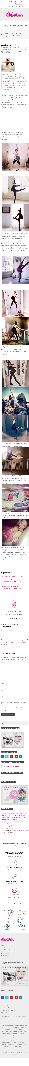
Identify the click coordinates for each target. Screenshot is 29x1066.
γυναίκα (3, 51)
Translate (18, 4)
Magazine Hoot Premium (15, 1052)
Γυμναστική (23, 49)
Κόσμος (7, 51)
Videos (17, 49)
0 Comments (7, 53)
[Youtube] (14, 619)
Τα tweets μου (5, 777)
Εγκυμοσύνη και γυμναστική (10, 586)
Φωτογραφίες (18, 51)
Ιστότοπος (3, 696)
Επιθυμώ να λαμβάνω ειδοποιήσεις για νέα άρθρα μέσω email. (13, 709)
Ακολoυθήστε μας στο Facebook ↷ (12, 762)
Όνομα (3, 683)
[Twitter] (12, 619)
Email (2, 690)
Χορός (23, 51)
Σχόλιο (2, 662)
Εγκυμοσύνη (4, 49)
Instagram (6, 82)
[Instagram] (19, 619)
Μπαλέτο (12, 51)
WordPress (14, 1054)
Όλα (9, 49)
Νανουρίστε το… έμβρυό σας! (19, 640)
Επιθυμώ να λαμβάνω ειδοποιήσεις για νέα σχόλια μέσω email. (13, 704)
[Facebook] (10, 619)
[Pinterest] (16, 619)
